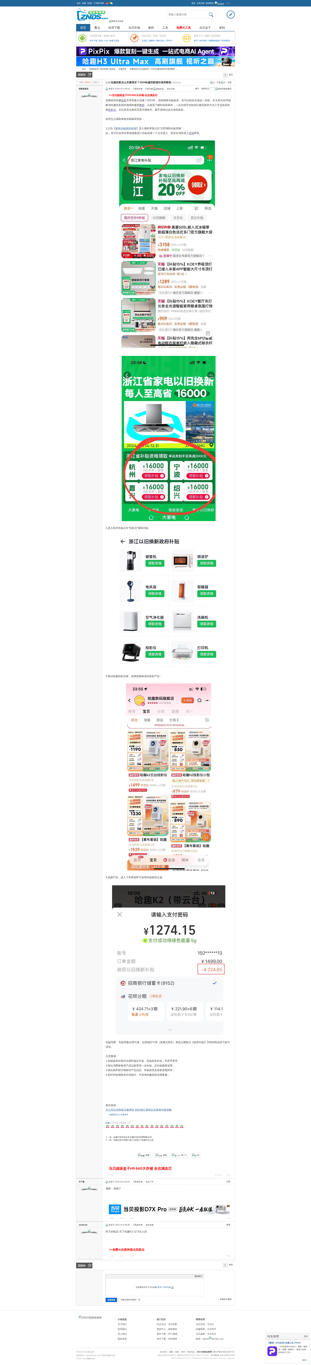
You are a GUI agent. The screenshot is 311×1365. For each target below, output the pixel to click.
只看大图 (149, 89)
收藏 (84, 3)
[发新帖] (84, 74)
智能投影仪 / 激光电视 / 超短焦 (102, 69)
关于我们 (122, 1324)
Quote (123, 1276)
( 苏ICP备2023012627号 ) (223, 1352)
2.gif (107, 1123)
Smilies (131, 1276)
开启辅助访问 (190, 2)
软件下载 (94, 41)
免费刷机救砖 (214, 41)
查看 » (305, 1360)
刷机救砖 (172, 1329)
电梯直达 (205, 88)
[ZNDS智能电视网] (92, 21)
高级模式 (198, 1276)
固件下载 (161, 1334)
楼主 (197, 88)
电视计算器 (114, 41)
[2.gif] (145, 1126)
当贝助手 (211, 1329)
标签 (177, 1352)
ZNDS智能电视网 (77, 69)
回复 (112, 1175)
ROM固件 (226, 41)
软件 (183, 1352)
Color (111, 1276)
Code (127, 1276)
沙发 (228, 1182)
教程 (151, 27)
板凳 (228, 1225)
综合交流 (161, 1324)
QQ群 (89, 3)
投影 (123, 100)
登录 (193, 3)
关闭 (306, 1336)
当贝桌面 (200, 1334)
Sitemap (191, 1352)
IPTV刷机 (173, 1334)
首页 (79, 3)
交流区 (145, 41)
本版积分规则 (225, 1299)
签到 (222, 27)
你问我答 (203, 41)
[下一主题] (226, 82)
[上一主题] (215, 82)
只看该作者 (138, 89)
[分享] (108, 82)
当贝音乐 (211, 1334)
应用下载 (114, 27)
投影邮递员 (83, 89)
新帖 (171, 1352)
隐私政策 (122, 1338)
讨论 (106, 41)
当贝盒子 (205, 27)
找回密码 (209, 3)
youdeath (83, 1225)
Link (119, 1276)
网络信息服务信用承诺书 (167, 1355)
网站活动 (160, 41)
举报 (228, 1175)
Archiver (163, 1352)
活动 (191, 133)
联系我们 (122, 1329)
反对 (132, 1218)
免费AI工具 (183, 27)
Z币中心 (169, 41)
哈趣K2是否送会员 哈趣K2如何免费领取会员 (132, 1137)
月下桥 (82, 1182)
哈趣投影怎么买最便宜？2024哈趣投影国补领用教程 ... (153, 69)
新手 (196, 41)
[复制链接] (176, 82)
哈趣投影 (122, 69)
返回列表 (231, 75)
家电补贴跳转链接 (125, 128)
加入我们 (122, 1334)
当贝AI (210, 1324)
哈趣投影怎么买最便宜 (118, 1114)
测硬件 (152, 41)
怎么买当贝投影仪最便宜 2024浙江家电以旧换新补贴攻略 (139, 1109)
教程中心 (161, 1329)
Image (115, 1276)
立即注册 (200, 3)
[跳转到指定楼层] (223, 88)
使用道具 (219, 1175)
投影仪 (112, 109)
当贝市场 (134, 27)
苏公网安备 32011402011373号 (223, 1355)
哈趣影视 (200, 1329)
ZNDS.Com (90, 1358)
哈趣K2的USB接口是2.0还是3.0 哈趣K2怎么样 (133, 1140)
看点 (97, 27)
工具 (165, 27)
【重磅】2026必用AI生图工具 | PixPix (284, 1343)
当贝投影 (172, 1324)
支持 (122, 1218)
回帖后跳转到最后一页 (130, 1300)
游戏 (101, 41)
